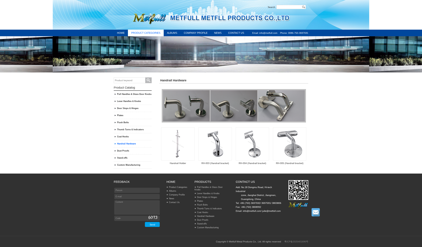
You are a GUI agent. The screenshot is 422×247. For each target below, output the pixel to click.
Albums (172, 32)
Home (121, 32)
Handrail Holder (178, 163)
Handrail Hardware (126, 143)
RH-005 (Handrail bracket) (289, 163)
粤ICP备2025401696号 (296, 241)
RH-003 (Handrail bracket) (215, 163)
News (218, 32)
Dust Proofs (123, 151)
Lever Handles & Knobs (129, 101)
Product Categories (145, 32)
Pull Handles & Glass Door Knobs (134, 94)
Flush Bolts (123, 122)
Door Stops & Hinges (127, 108)
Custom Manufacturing (128, 165)
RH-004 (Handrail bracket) (252, 163)
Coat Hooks (123, 136)
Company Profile (196, 32)
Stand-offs (122, 158)
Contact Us (236, 32)
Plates (120, 115)
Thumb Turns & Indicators (130, 129)
